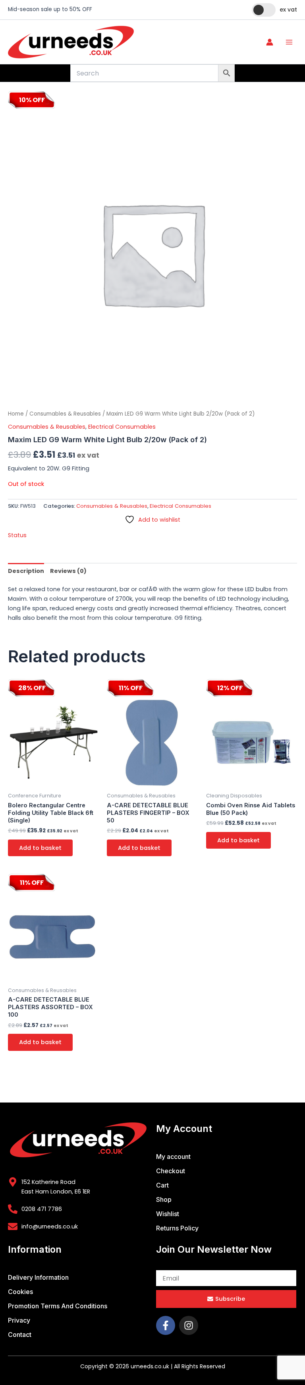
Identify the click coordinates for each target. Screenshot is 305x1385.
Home (16, 414)
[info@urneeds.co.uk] (12, 1226)
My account (173, 1157)
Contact (19, 1335)
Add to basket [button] (40, 848)
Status (17, 535)
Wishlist (167, 1214)
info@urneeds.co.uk (49, 1226)
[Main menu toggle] (289, 42)
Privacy (19, 1320)
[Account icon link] (269, 42)
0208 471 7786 (41, 1209)
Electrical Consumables (122, 427)
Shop (164, 1199)
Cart (162, 1185)
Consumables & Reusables (65, 414)
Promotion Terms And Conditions (57, 1306)
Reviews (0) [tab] (68, 571)
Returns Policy (177, 1228)
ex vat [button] (288, 10)
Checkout (170, 1171)
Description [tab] (26, 571)
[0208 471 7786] (12, 1209)
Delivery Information (38, 1277)
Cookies (20, 1292)
